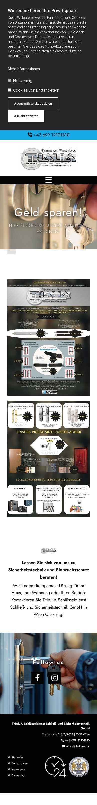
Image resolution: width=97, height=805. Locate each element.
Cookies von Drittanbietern (36, 90)
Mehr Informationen (24, 69)
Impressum (18, 769)
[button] (48, 180)
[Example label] (54, 678)
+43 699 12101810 (51, 135)
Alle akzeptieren (26, 116)
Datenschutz (19, 775)
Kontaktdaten (19, 763)
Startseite (17, 757)
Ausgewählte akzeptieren (33, 103)
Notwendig (22, 80)
